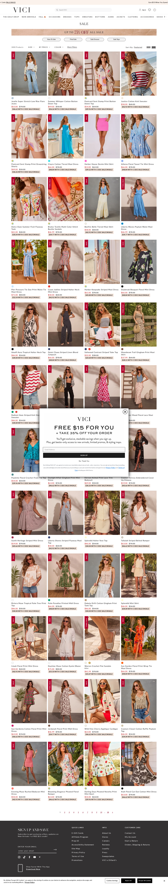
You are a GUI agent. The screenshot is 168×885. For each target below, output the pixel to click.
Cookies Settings (112, 880)
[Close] (164, 880)
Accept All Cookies (145, 880)
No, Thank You (84, 461)
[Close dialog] (125, 412)
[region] (84, 881)
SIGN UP (84, 455)
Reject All (128, 880)
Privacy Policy (30, 882)
